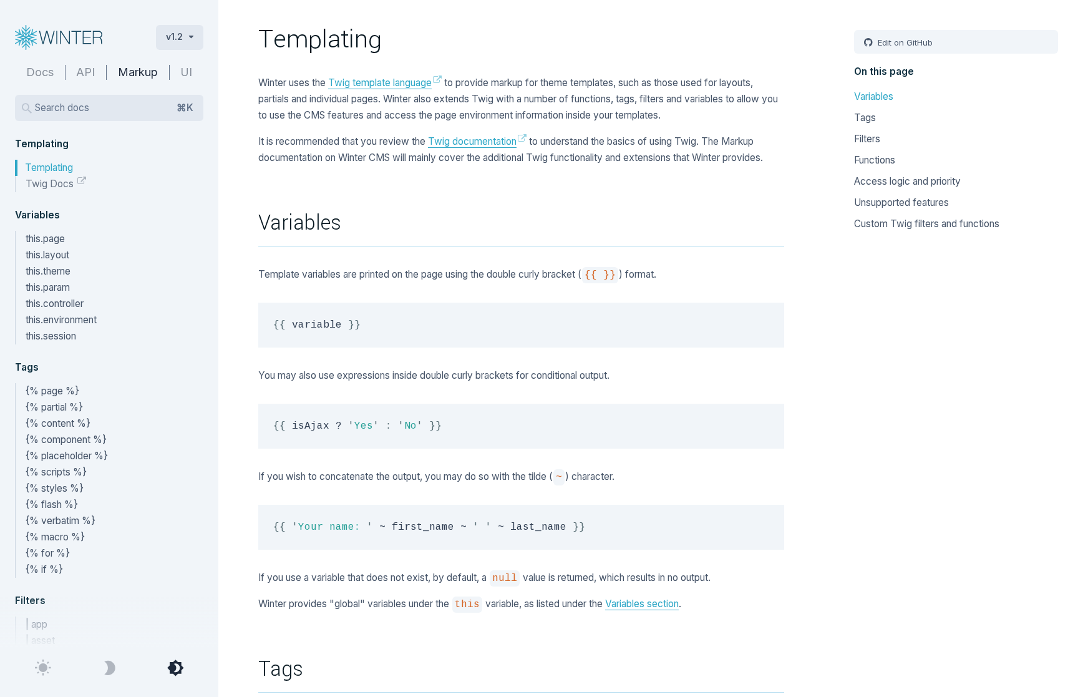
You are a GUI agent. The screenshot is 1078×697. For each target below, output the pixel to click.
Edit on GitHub (904, 42)
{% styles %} (55, 488)
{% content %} (58, 423)
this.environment (61, 320)
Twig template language (380, 83)
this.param (48, 287)
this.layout (47, 255)
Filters (867, 139)
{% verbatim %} (60, 521)
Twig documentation (472, 141)
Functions (874, 160)
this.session (51, 336)
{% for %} (48, 553)
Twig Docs (51, 184)
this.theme (48, 271)
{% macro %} (55, 537)
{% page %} (52, 391)
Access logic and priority (907, 181)
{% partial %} (54, 407)
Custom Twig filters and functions (926, 224)
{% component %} (66, 440)
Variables (873, 96)
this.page (45, 239)
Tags (865, 118)
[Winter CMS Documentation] (75, 37)
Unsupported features (901, 202)
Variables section (642, 604)
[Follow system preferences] (175, 668)
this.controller (55, 304)
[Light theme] (43, 668)
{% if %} (44, 569)
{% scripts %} (56, 472)
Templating (49, 167)
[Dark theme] (109, 668)
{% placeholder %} (67, 456)
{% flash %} (52, 504)
